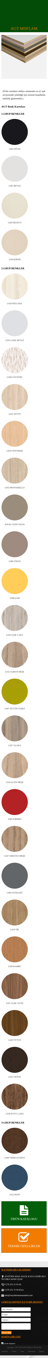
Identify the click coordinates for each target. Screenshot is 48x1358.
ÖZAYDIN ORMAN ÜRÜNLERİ (30, 1347)
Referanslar (32, 1351)
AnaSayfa (4, 1351)
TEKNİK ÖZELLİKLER (24, 1246)
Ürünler (14, 1351)
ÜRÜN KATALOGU (24, 1219)
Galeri (22, 1351)
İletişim (41, 1351)
